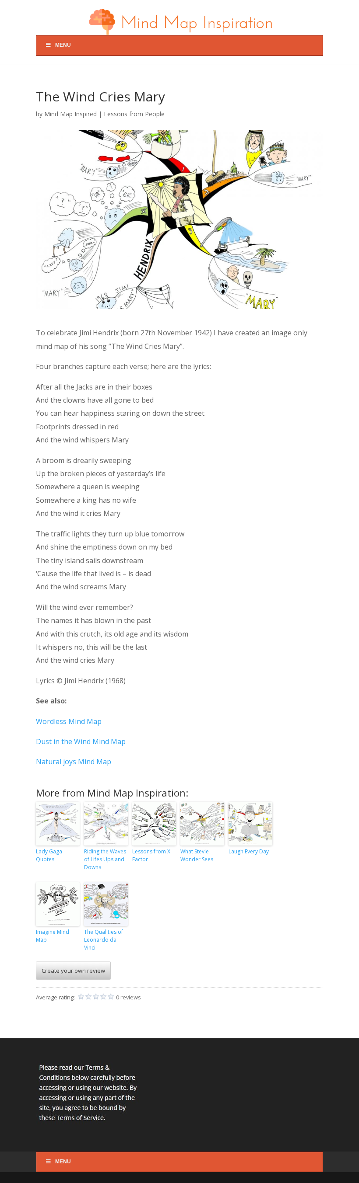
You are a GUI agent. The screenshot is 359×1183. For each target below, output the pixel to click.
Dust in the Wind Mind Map (81, 741)
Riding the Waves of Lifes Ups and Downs (105, 859)
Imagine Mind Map (52, 935)
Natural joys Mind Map (73, 761)
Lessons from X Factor (151, 855)
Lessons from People (134, 114)
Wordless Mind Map (69, 721)
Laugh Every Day (249, 851)
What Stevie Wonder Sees (196, 855)
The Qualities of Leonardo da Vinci (103, 939)
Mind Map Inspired (70, 114)
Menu (63, 45)
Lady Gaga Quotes (49, 855)
